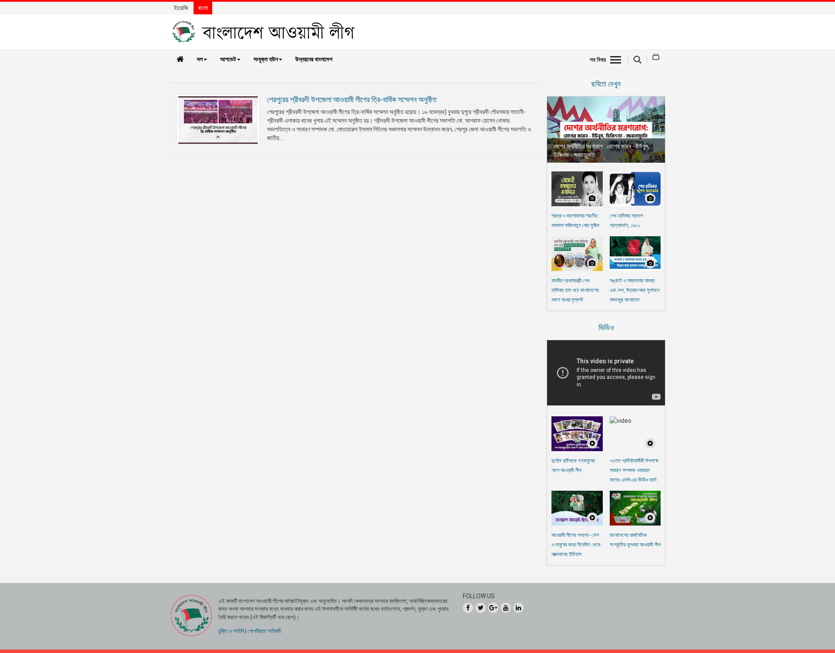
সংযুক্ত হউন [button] (266, 59)
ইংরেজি (181, 7)
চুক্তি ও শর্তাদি (231, 631)
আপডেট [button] (228, 59)
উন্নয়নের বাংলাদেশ (313, 59)
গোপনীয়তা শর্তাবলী (264, 631)
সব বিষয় (598, 59)
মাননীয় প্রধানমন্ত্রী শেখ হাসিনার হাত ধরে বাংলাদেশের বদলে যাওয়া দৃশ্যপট (575, 290)
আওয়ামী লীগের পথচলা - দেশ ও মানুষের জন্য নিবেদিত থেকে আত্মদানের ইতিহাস (576, 544)
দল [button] (200, 59)
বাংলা (203, 7)
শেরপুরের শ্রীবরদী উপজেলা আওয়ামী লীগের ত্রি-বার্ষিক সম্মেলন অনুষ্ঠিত (352, 99)
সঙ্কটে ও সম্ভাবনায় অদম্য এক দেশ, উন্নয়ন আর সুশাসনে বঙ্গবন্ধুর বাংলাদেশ (634, 290)
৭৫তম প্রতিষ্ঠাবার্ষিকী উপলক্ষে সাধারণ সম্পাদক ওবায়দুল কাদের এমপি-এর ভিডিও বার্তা (634, 470)
